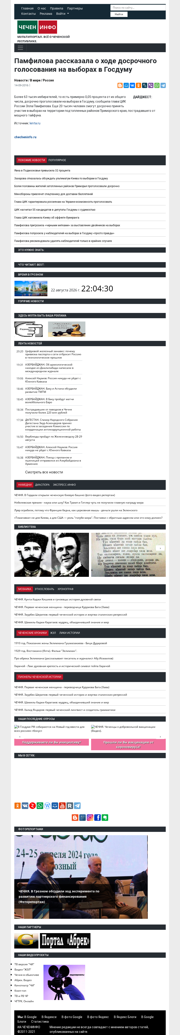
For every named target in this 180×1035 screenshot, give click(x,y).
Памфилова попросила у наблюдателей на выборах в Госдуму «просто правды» (64, 233)
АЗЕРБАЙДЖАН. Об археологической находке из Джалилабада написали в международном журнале (49, 368)
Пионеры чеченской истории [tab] (39, 677)
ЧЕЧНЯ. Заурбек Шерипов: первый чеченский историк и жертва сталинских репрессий (70, 614)
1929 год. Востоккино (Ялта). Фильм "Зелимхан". (45, 651)
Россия (48, 80)
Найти (119, 14)
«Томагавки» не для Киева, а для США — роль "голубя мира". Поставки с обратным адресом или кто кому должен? (88, 518)
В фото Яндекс (98, 1017)
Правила (56, 8)
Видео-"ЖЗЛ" (22, 969)
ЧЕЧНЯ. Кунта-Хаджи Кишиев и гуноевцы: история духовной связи (57, 599)
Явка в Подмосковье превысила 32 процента (42, 170)
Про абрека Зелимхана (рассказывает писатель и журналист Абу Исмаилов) (63, 658)
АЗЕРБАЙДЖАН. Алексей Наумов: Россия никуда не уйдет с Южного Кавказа (51, 448)
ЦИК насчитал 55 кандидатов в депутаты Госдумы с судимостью (54, 209)
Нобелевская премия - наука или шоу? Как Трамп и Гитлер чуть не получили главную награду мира (79, 502)
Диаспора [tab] (42, 485)
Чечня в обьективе (26, 975)
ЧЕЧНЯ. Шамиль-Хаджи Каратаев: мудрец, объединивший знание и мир (61, 622)
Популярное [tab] (57, 160)
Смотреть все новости (44, 472)
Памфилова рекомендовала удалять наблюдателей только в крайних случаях (63, 241)
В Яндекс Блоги (125, 1017)
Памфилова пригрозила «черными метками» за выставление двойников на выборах (67, 225)
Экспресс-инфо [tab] (64, 485)
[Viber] (150, 85)
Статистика (40, 1021)
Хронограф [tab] (66, 589)
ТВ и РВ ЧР (21, 996)
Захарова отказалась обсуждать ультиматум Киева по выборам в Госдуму (61, 178)
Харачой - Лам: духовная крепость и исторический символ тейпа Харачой (62, 666)
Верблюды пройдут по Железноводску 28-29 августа (53, 438)
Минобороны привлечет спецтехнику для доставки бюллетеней (53, 194)
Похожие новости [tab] (31, 160)
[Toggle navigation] (20, 47)
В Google (30, 1017)
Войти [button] (61, 13)
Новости (21, 80)
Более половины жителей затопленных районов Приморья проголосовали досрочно (66, 186)
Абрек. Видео (23, 980)
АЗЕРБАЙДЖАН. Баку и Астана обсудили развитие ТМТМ (51, 390)
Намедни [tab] (25, 485)
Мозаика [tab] (24, 589)
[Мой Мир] (126, 85)
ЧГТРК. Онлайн (24, 1001)
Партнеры (75, 8)
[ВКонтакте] (132, 85)
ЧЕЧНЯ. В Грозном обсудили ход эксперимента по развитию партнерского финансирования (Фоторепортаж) (59, 896)
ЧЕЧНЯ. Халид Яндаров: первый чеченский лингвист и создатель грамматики (64, 710)
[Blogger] (120, 85)
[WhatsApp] (157, 85)
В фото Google (72, 1017)
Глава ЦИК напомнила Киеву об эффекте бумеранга (46, 217)
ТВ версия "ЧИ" (24, 964)
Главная (27, 8)
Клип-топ (20, 991)
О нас (42, 8)
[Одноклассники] (138, 85)
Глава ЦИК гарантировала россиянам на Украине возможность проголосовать (63, 201)
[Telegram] (163, 85)
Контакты (28, 13)
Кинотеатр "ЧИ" (24, 985)
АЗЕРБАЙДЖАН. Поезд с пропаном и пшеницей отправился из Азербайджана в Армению (53, 461)
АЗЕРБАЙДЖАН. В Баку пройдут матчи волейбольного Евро (49, 400)
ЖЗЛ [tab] (53, 633)
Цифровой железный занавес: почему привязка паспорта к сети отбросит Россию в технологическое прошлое (53, 354)
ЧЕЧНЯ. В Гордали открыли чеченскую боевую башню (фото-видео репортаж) (64, 495)
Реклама (46, 13)
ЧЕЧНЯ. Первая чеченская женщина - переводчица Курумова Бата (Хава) (61, 607)
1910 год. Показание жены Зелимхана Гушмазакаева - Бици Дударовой (60, 643)
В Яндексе (49, 1017)
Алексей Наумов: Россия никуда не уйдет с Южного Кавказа (53, 379)
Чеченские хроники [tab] (32, 633)
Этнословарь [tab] (44, 589)
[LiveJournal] (144, 85)
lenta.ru (35, 123)
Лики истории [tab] (69, 633)
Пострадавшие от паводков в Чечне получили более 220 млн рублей (48, 411)
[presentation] (160, 548)
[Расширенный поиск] (130, 13)
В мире (35, 80)
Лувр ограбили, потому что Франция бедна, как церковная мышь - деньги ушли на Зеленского (75, 510)
